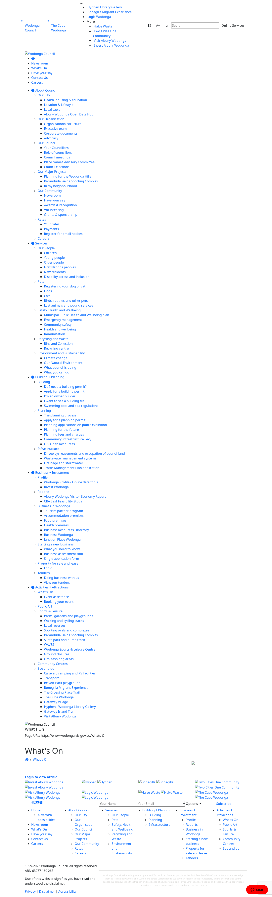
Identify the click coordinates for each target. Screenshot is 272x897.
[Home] (33, 58)
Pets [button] (115, 820)
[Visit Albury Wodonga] (51, 795)
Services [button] (111, 810)
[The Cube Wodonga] (221, 795)
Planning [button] (155, 820)
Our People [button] (120, 815)
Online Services (233, 25)
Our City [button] (81, 815)
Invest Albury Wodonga (111, 45)
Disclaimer (47, 891)
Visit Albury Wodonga (109, 40)
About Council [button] (78, 810)
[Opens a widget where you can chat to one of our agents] (257, 890)
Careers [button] (37, 843)
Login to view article (41, 777)
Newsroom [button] (39, 824)
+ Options (191, 803)
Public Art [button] (230, 824)
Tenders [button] (192, 858)
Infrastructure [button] (159, 824)
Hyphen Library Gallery (104, 7)
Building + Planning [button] (156, 810)
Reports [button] (192, 824)
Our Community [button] (87, 843)
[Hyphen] (107, 784)
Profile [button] (191, 820)
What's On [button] (39, 829)
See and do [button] (231, 848)
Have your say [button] (41, 834)
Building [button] (155, 815)
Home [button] (35, 810)
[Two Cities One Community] (221, 784)
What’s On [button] (230, 820)
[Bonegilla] (164, 784)
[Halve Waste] (164, 795)
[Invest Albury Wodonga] (51, 784)
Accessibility (67, 891)
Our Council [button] (84, 829)
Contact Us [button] (39, 839)
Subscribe (223, 803)
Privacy (30, 891)
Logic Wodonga (99, 17)
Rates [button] (79, 848)
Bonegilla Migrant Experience (109, 12)
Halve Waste (102, 26)
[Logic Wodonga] (107, 795)
